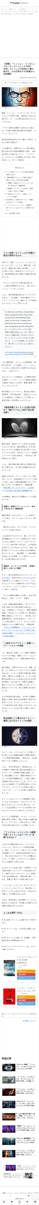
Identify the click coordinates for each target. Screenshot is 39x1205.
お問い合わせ (19, 1198)
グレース (15, 679)
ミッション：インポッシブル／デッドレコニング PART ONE (19, 1015)
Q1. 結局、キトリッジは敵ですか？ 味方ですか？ (19, 921)
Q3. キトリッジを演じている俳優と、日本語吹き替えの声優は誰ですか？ (19, 939)
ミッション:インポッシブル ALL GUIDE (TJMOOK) (26, 960)
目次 (16, 168)
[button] (35, 626)
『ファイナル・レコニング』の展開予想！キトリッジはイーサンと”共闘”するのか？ (20, 207)
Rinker (24, 965)
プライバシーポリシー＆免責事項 (29, 1194)
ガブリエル (30, 578)
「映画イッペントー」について (10, 1194)
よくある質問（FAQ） (13, 213)
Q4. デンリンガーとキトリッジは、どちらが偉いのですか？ (19, 948)
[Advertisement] (19, 35)
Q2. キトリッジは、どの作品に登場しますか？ (19, 930)
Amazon (21, 971)
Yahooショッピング (25, 978)
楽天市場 (22, 974)
